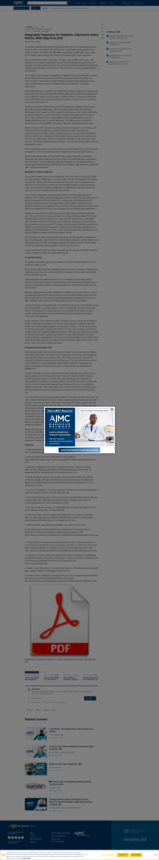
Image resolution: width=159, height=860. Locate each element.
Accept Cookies (136, 855)
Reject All (123, 855)
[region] (79, 855)
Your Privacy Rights (109, 855)
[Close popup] (112, 409)
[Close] (156, 855)
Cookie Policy (27, 858)
